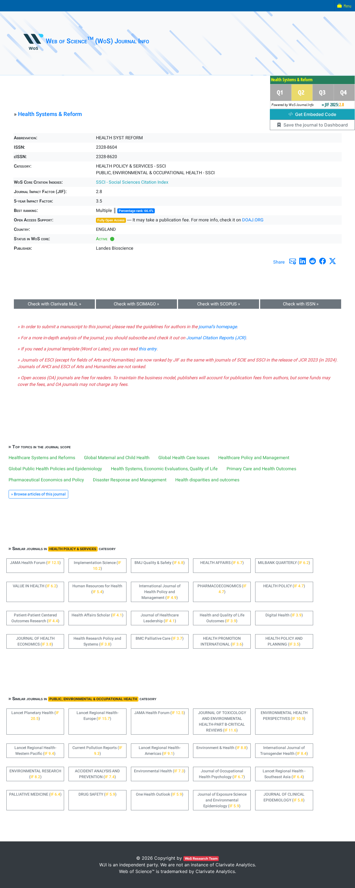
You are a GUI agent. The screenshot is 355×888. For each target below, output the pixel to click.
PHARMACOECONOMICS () (222, 589)
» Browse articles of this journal (38, 494)
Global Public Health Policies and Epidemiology (55, 468)
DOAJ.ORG (252, 220)
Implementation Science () (97, 565)
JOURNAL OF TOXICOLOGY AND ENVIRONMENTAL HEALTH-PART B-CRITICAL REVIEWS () (222, 721)
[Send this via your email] (293, 261)
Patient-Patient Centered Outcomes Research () (35, 618)
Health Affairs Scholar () (97, 615)
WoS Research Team (201, 858)
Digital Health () (284, 615)
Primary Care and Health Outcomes (261, 468)
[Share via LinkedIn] (303, 261)
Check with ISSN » (301, 304)
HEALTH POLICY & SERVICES (72, 549)
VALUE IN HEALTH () (35, 586)
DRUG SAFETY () (97, 794)
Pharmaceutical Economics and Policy (46, 480)
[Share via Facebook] (323, 261)
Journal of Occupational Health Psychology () (222, 774)
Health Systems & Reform (50, 114)
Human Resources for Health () (97, 589)
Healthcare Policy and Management (253, 457)
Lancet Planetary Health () (35, 716)
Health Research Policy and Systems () (97, 641)
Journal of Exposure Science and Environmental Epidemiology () (222, 800)
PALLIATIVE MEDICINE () (35, 794)
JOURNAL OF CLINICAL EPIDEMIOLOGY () (284, 797)
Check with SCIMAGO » (136, 304)
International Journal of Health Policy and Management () (160, 592)
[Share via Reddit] (313, 261)
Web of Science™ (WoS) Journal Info (97, 41)
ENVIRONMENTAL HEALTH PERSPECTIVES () (284, 716)
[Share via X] (333, 261)
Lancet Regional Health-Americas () (160, 751)
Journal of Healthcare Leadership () (160, 618)
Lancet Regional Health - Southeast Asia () (284, 774)
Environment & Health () (222, 748)
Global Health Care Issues (183, 457)
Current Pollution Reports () (97, 751)
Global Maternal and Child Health (116, 457)
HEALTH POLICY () (284, 586)
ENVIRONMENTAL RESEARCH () (35, 774)
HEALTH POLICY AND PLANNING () (284, 641)
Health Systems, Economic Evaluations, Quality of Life (164, 468)
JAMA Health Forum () (35, 563)
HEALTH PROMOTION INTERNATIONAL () (222, 641)
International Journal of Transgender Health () (284, 751)
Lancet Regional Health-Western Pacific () (35, 751)
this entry (148, 349)
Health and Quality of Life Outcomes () (222, 618)
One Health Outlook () (159, 794)
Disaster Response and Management (129, 480)
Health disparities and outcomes (207, 480)
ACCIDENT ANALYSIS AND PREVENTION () (97, 774)
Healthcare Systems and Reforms (42, 457)
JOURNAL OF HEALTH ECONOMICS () (35, 641)
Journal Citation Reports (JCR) (216, 338)
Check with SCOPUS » (218, 304)
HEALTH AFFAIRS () (222, 563)
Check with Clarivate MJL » (54, 304)
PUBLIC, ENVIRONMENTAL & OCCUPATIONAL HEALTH (93, 699)
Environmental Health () (159, 771)
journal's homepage (218, 326)
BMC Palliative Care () (160, 638)
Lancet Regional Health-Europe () (97, 716)
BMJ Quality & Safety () (160, 563)
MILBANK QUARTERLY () (284, 563)
